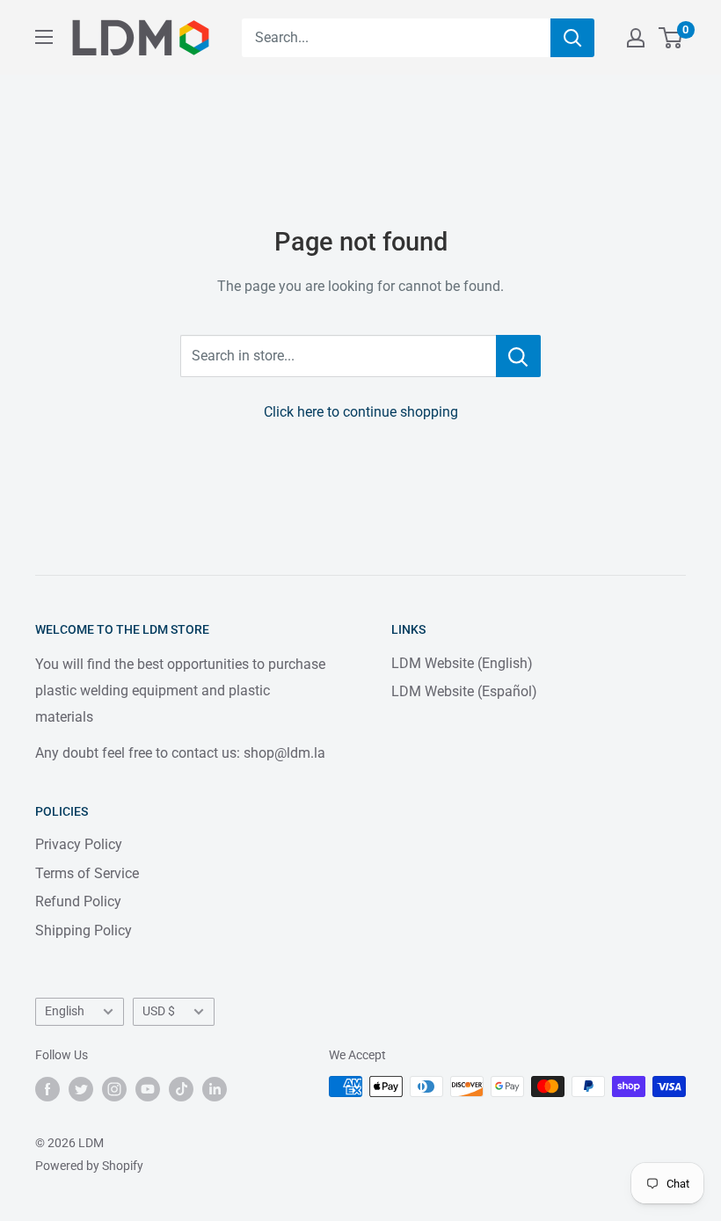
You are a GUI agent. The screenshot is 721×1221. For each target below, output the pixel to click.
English (64, 1011)
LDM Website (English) (462, 663)
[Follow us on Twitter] (81, 1088)
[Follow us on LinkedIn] (214, 1088)
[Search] (572, 37)
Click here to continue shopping (361, 411)
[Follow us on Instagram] (114, 1088)
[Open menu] (44, 37)
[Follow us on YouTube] (147, 1088)
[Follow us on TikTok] (181, 1088)
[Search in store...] (518, 356)
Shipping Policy (83, 930)
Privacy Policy (78, 844)
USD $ (158, 1011)
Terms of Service (87, 873)
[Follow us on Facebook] (47, 1088)
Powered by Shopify (89, 1166)
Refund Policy (78, 901)
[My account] (636, 37)
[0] (671, 37)
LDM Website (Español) (464, 691)
